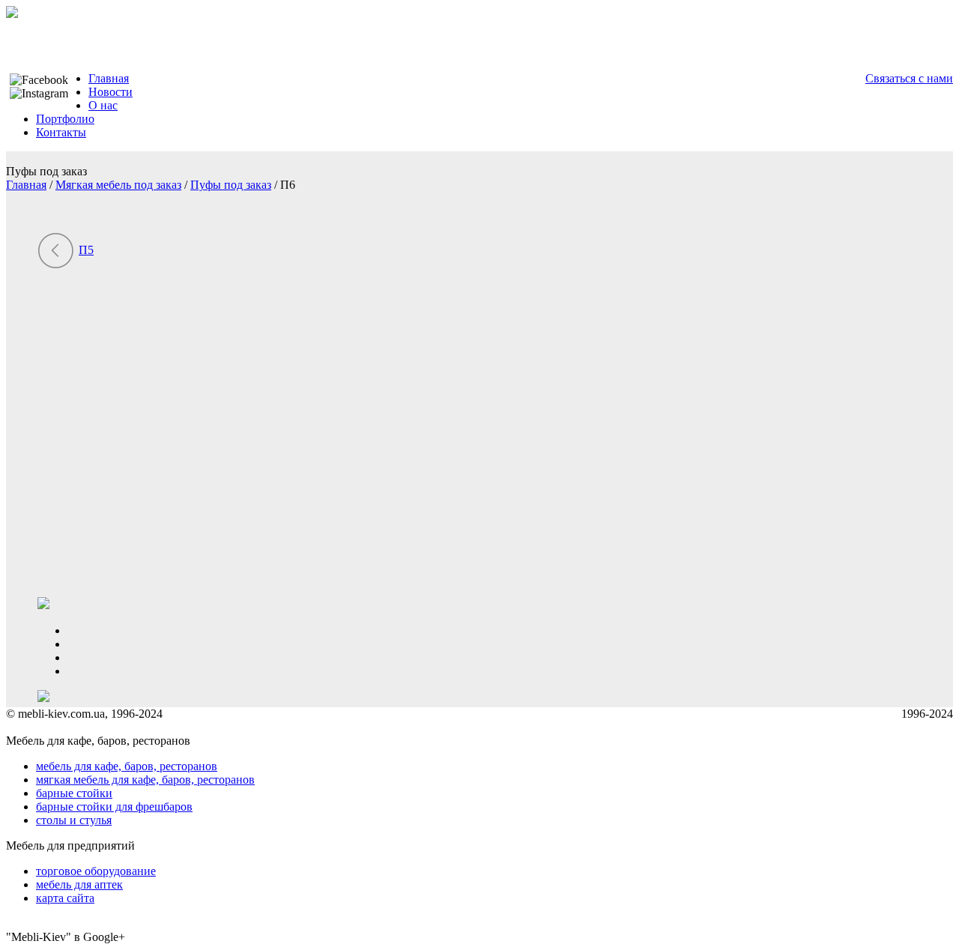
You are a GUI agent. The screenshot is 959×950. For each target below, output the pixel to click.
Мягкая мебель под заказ (118, 184)
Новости (110, 91)
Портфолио (65, 118)
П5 (86, 249)
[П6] (187, 590)
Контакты (61, 132)
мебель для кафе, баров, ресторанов (126, 766)
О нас (103, 105)
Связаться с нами (909, 78)
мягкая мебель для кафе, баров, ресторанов (145, 779)
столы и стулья (74, 820)
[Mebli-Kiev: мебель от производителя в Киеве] (12, 13)
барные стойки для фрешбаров (114, 806)
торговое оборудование (96, 871)
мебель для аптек (79, 884)
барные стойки (74, 793)
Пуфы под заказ (230, 184)
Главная (108, 78)
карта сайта (65, 898)
